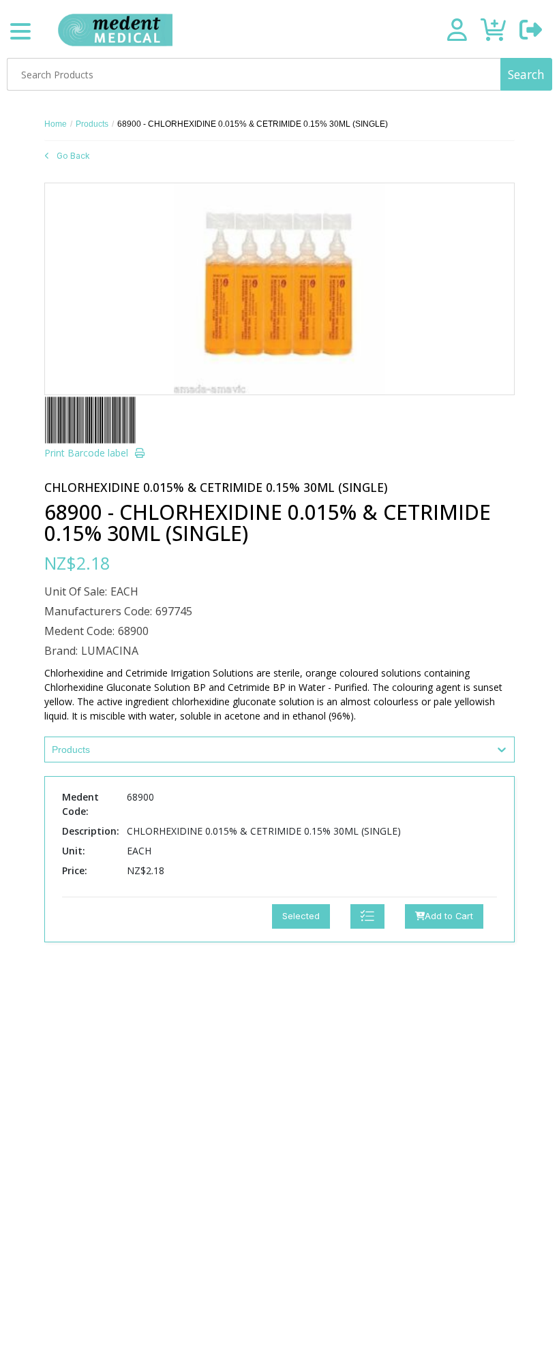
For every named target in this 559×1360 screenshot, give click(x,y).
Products (92, 124)
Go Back (73, 156)
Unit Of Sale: (75, 591)
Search (526, 74)
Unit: (73, 850)
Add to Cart (449, 916)
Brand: (61, 650)
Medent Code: (79, 630)
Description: (90, 830)
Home (55, 124)
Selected (301, 916)
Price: (74, 870)
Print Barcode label (86, 452)
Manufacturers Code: (98, 611)
